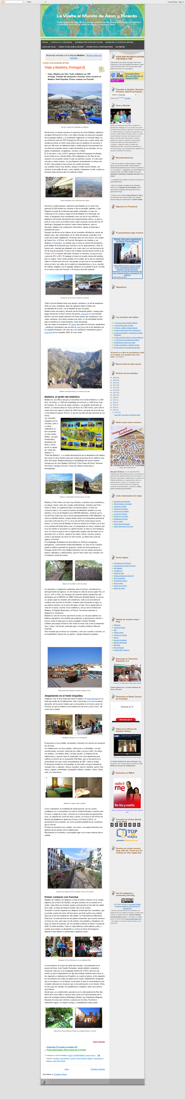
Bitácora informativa (120, 642)
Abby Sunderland (119, 578)
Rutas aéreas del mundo (122, 524)
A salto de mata (119, 573)
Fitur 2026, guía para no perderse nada (127, 415)
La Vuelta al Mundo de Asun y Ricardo (97, 15)
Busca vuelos (118, 521)
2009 (114, 380)
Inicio (67, 1069)
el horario (84, 314)
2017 (114, 400)
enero (117, 412)
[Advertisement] (123, 541)
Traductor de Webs (120, 506)
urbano (73, 324)
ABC (115, 630)
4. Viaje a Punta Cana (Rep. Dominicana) (127, 330)
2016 (114, 397)
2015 (114, 395)
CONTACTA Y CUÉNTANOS (61, 42)
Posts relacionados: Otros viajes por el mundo (65, 1050)
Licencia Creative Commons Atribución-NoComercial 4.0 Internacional (128, 906)
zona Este (49, 332)
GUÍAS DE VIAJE (49, 47)
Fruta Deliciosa (64, 1058)
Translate (127, 98)
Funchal (73, 1058)
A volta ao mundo (119, 627)
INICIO (45, 42)
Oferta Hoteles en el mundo (123, 504)
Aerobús (58, 243)
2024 (114, 407)
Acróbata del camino (120, 581)
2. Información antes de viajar (123, 325)
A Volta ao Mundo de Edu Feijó (124, 576)
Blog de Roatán (119, 647)
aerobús (56, 1058)
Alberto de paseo (119, 588)
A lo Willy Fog (118, 571)
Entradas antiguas (98, 1069)
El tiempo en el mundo (121, 516)
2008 (114, 378)
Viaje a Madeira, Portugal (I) (65, 67)
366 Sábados (118, 568)
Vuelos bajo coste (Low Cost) (123, 526)
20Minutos (117, 625)
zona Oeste (81, 327)
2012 (114, 387)
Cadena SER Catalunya (121, 650)
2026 (114, 410)
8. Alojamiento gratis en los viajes (124, 342)
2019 (114, 405)
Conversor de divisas (121, 509)
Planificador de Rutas (121, 519)
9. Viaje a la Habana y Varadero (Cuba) (126, 345)
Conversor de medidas (121, 511)
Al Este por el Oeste (120, 586)
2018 (114, 402)
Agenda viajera (119, 632)
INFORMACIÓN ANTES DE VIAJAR (89, 42)
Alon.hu (116, 637)
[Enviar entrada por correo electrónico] (98, 1055)
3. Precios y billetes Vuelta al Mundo (125, 328)
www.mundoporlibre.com (133, 919)
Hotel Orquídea (81, 1058)
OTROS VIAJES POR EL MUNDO (71, 47)
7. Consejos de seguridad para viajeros (126, 340)
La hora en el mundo (120, 514)
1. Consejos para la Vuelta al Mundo (125, 323)
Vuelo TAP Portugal (59, 1061)
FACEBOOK (120, 47)
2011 (114, 385)
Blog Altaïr (117, 645)
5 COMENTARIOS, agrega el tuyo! (84, 1055)
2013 (114, 390)
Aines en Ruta (118, 583)
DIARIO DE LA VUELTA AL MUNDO (119, 42)
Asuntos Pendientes (120, 640)
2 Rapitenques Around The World (124, 566)
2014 (114, 392)
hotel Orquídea (92, 699)
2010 (114, 383)
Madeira (89, 1058)
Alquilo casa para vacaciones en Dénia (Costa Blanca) (127, 240)
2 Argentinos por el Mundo (122, 563)
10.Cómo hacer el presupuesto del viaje (127, 347)
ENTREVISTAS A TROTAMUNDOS (99, 47)
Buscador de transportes (122, 501)
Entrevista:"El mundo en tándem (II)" (62, 1047)
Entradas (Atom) (60, 1074)
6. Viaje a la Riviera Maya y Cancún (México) (128, 337)
